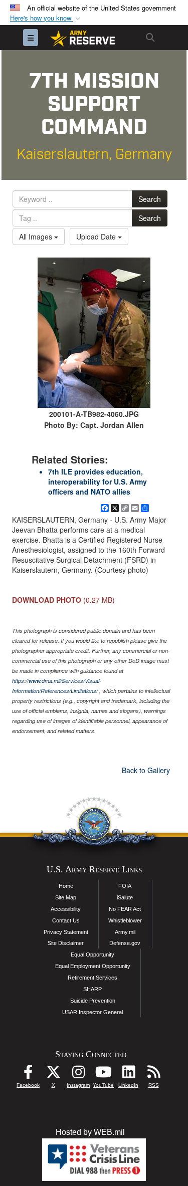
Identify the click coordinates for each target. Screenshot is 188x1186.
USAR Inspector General (92, 1012)
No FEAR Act (125, 909)
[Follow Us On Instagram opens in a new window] (78, 1074)
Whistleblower (125, 920)
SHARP (92, 989)
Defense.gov (124, 943)
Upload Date (97, 236)
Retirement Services (92, 978)
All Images (36, 236)
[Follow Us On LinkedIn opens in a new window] (128, 1074)
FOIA (124, 886)
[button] (46, 18)
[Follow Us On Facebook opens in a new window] (28, 1074)
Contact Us (66, 920)
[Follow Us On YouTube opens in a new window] (103, 1074)
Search (149, 199)
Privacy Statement (66, 932)
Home (66, 886)
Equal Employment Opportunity (92, 966)
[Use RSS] (153, 1074)
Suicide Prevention (92, 1001)
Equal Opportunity (92, 955)
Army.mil (125, 932)
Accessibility (66, 909)
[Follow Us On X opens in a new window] (53, 1074)
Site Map (65, 897)
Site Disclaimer (66, 943)
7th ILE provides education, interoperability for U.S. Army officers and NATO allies (97, 481)
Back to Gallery (146, 770)
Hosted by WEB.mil (90, 1132)
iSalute (125, 897)
